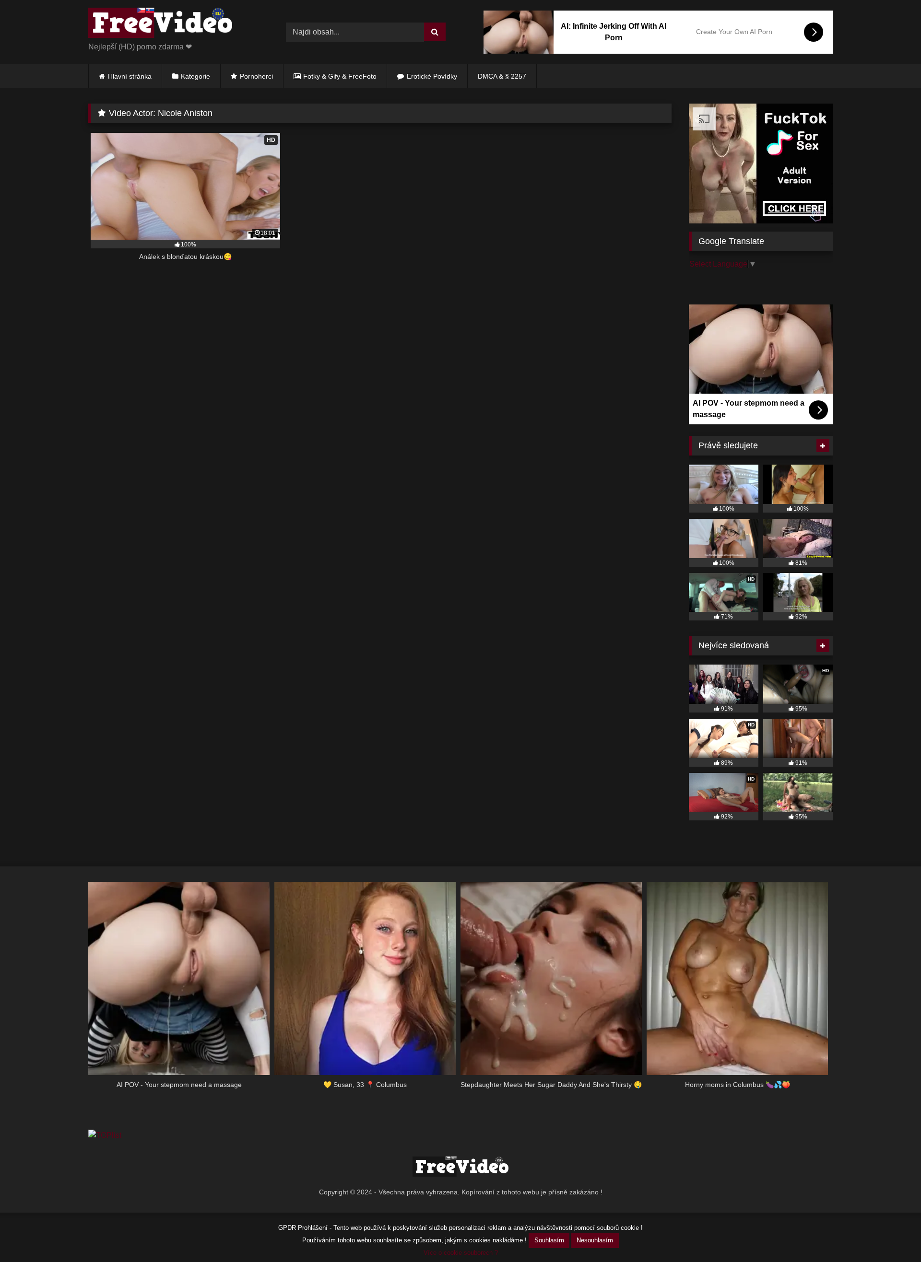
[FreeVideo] (160, 24)
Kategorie (195, 76)
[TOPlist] (104, 1135)
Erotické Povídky (432, 76)
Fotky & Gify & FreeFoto (340, 76)
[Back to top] (891, 1233)
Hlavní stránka (130, 76)
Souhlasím (549, 1240)
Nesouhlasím (595, 1240)
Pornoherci (256, 76)
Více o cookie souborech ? (461, 1252)
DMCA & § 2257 (502, 76)
